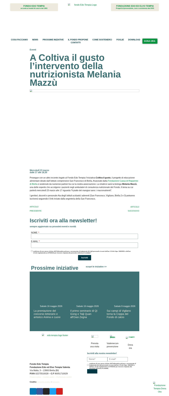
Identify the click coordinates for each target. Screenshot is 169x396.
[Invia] (92, 371)
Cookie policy (48, 377)
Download (134, 40)
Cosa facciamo (19, 40)
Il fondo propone (78, 40)
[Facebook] (39, 391)
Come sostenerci (102, 40)
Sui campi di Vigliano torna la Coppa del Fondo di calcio (119, 314)
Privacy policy (35, 377)
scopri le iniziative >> (96, 267)
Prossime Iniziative (53, 40)
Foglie (120, 40)
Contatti (76, 42)
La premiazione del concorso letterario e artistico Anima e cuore (47, 314)
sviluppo (56, 382)
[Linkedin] (33, 391)
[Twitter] (53, 391)
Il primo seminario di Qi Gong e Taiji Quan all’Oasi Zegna (83, 314)
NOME (34, 233)
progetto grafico (44, 382)
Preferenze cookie (64, 377)
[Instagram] (46, 391)
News (35, 40)
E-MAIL (34, 241)
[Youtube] (59, 391)
